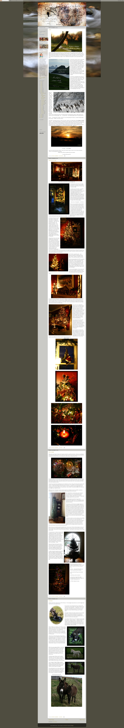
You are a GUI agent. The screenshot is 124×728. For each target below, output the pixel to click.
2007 (41, 117)
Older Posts (82, 719)
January (42, 113)
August (42, 104)
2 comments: (61, 447)
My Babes (51, 600)
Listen (50, 29)
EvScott (41, 57)
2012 (41, 89)
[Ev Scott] (39, 33)
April (42, 109)
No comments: (61, 155)
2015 (41, 85)
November (43, 100)
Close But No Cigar (52, 160)
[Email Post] (64, 155)
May (42, 108)
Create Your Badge (41, 34)
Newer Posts (51, 719)
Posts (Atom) (55, 721)
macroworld (65, 725)
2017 (41, 83)
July (42, 105)
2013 (41, 88)
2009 (41, 114)
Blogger (72, 725)
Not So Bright (51, 452)
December (43, 93)
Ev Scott (40, 32)
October (42, 101)
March (42, 110)
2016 (41, 84)
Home (67, 719)
